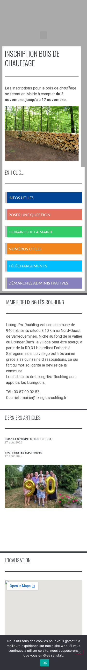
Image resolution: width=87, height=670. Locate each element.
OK (45, 663)
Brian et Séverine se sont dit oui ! (28, 439)
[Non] (79, 652)
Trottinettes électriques (23, 452)
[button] (43, 35)
